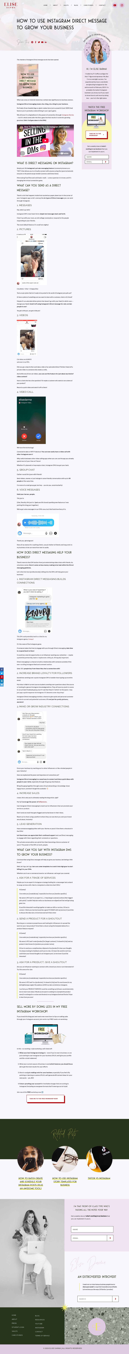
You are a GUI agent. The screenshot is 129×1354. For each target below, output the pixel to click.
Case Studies (88, 5)
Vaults (66, 5)
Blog (76, 5)
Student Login (18, 1327)
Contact (102, 5)
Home (45, 5)
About (55, 5)
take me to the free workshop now (44, 1098)
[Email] (2, 685)
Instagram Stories (68, 115)
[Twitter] (2, 673)
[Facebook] (2, 669)
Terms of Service (42, 1335)
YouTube (38, 1324)
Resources (39, 1320)
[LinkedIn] (2, 681)
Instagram (39, 1328)
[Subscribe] (105, 162)
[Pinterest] (2, 677)
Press (14, 1323)
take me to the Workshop (95, 134)
